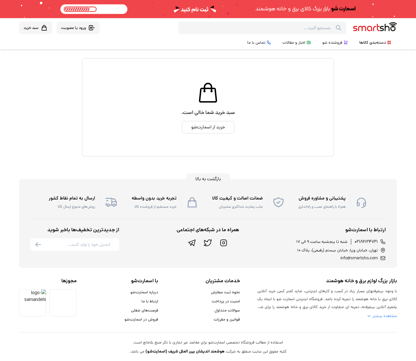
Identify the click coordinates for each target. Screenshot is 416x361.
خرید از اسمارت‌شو (208, 127)
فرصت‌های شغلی (144, 310)
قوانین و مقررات (227, 319)
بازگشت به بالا (208, 179)
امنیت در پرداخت (226, 301)
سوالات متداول (227, 310)
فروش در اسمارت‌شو (141, 319)
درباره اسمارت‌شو (144, 292)
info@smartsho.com (359, 258)
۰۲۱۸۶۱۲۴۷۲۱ (366, 241)
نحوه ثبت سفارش (225, 292)
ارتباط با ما (149, 301)
